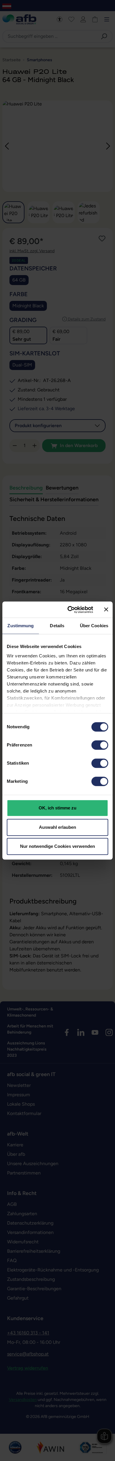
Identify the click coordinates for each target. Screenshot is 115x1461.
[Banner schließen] (106, 610)
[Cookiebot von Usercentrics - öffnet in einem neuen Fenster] (69, 609)
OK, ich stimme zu (57, 807)
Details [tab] (57, 625)
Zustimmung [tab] (20, 625)
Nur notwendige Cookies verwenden (57, 846)
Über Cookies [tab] (94, 625)
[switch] (99, 745)
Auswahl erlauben (57, 827)
